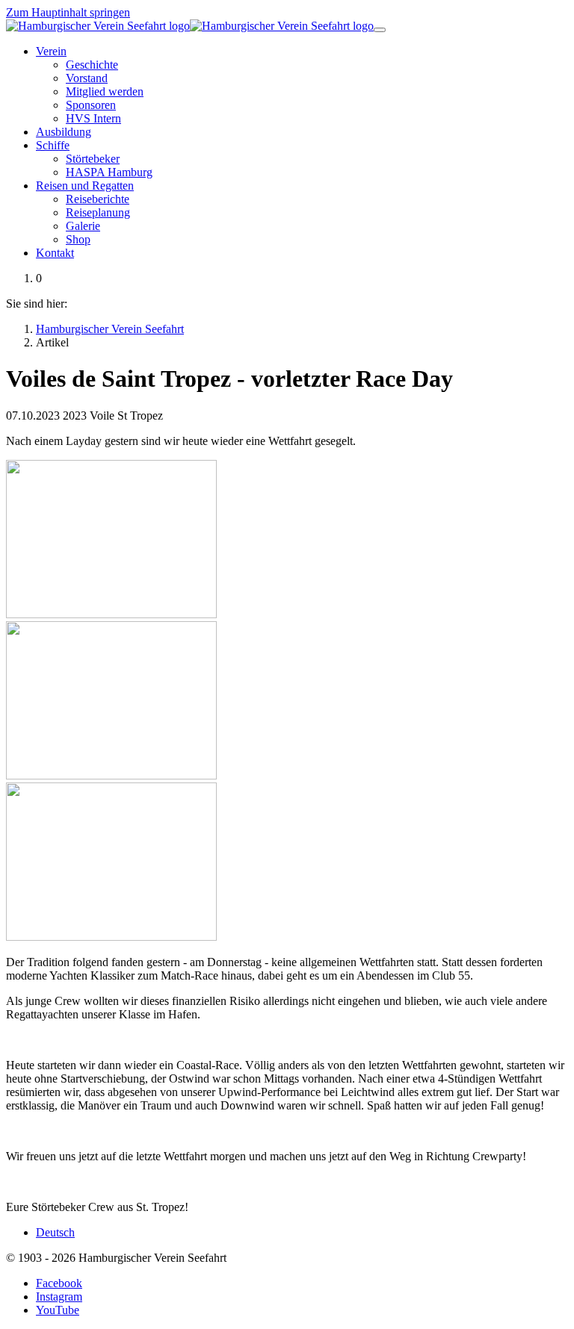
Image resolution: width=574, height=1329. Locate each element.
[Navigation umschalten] (380, 30)
